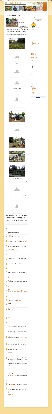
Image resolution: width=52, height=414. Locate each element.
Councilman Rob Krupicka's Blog (35, 43)
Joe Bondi (33, 89)
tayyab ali (9, 253)
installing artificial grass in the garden (12, 375)
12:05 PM (9, 233)
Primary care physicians (24, 337)
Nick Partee (9, 235)
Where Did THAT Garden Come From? (36, 75)
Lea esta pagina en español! (34, 57)
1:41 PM (8, 354)
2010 (31, 67)
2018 (31, 60)
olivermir (8, 280)
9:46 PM (8, 260)
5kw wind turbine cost (12, 322)
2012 (31, 65)
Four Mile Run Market (34, 88)
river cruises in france (19, 349)
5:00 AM (8, 255)
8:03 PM (8, 301)
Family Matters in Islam (10, 249)
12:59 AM (8, 310)
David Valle (9, 303)
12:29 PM (9, 306)
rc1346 (8, 368)
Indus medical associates (12, 336)
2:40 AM (8, 350)
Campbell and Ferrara (11, 214)
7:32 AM (8, 323)
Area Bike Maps (32, 53)
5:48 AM (8, 314)
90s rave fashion (24, 264)
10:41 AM (8, 392)
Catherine (33, 87)
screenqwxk (9, 325)
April (32, 74)
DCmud (32, 44)
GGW (31, 45)
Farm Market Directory (33, 56)
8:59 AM (8, 247)
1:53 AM (8, 366)
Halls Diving (9, 312)
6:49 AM (8, 287)
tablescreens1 (9, 352)
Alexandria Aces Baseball (33, 54)
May (32, 73)
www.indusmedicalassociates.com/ (15, 339)
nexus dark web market (10, 396)
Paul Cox (33, 92)
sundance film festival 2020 (10, 277)
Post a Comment (8, 398)
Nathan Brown (33, 90)
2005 (31, 84)
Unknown (33, 93)
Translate (40, 20)
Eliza (8, 289)
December (33, 68)
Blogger (29, 405)
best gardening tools (19, 300)
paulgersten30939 (9, 394)
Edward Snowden (9, 267)
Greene (8, 308)
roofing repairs (12, 384)
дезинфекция (9, 318)
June (32, 72)
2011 (31, 66)
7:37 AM (8, 397)
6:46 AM (8, 278)
